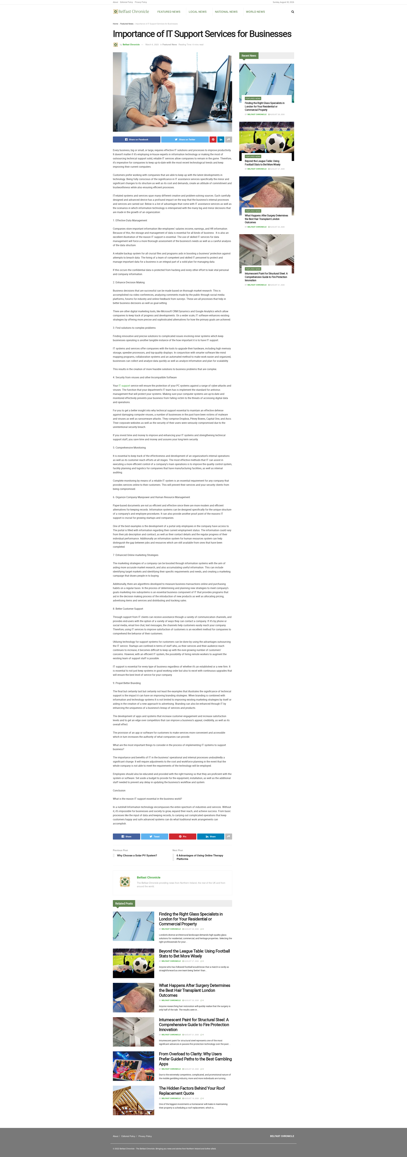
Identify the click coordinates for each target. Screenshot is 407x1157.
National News (226, 12)
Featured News (168, 12)
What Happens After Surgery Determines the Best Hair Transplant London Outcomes (194, 990)
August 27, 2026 (191, 961)
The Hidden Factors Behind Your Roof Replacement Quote (192, 1090)
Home (115, 23)
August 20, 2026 (191, 1069)
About (115, 2)
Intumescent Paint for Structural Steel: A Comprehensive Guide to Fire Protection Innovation (194, 1024)
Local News (198, 12)
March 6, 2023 (152, 44)
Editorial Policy (126, 2)
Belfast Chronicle (131, 44)
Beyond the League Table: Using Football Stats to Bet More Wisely (194, 953)
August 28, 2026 (191, 929)
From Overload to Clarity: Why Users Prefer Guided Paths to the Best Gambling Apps (195, 1058)
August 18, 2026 (191, 1098)
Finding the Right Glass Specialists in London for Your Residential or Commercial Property (191, 919)
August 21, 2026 (191, 1034)
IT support (124, 385)
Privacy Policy (141, 2)
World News (255, 12)
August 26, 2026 (191, 1000)
